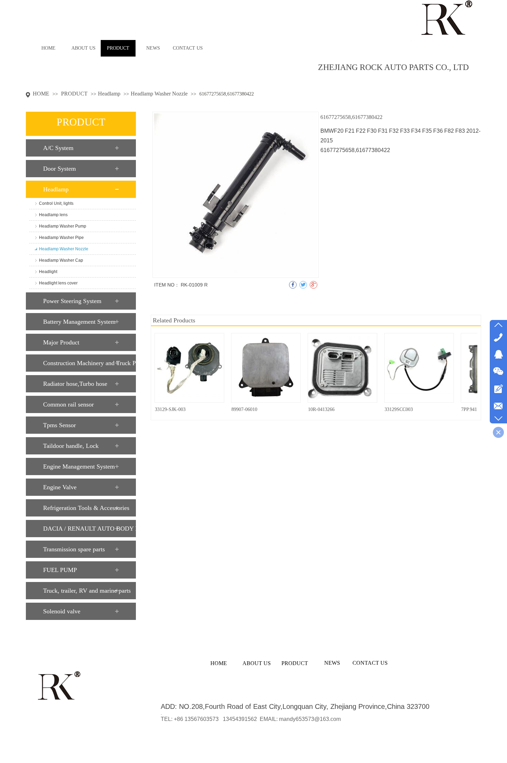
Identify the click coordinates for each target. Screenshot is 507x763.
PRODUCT (75, 94)
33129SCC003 (399, 409)
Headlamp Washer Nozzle (159, 94)
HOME (41, 94)
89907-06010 (244, 409)
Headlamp (109, 94)
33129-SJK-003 (170, 409)
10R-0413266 (321, 409)
